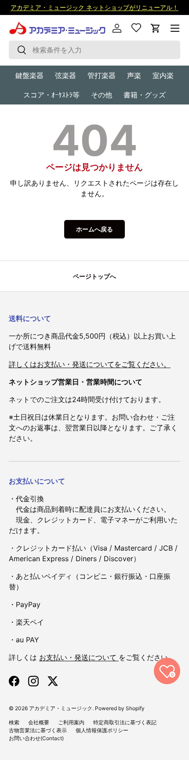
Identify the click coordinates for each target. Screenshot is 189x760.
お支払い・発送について (79, 657)
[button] (155, 28)
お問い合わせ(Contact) (36, 738)
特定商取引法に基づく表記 (124, 722)
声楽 (134, 75)
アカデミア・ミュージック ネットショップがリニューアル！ (94, 7)
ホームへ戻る (94, 229)
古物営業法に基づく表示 (38, 730)
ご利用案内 (71, 722)
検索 (14, 722)
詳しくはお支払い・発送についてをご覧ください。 (90, 364)
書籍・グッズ (145, 94)
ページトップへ (94, 276)
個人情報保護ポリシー (102, 730)
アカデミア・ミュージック (60, 708)
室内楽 (163, 75)
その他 (101, 94)
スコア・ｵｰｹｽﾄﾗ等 (51, 94)
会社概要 (38, 722)
